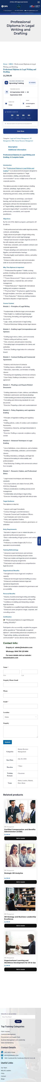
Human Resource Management (24, 141)
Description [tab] (12, 147)
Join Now (20, 131)
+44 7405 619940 (18, 10)
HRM (11, 64)
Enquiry (6, 723)
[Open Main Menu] (38, 2)
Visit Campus (8, 10)
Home (5, 64)
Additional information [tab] (17, 150)
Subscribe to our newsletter (8, 1014)
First (4, 675)
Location (6, 712)
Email (5, 702)
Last (22, 675)
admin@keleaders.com (32, 10)
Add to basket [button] (20, 838)
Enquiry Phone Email (10, 680)
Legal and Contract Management (19, 138)
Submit (7, 742)
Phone (5, 691)
